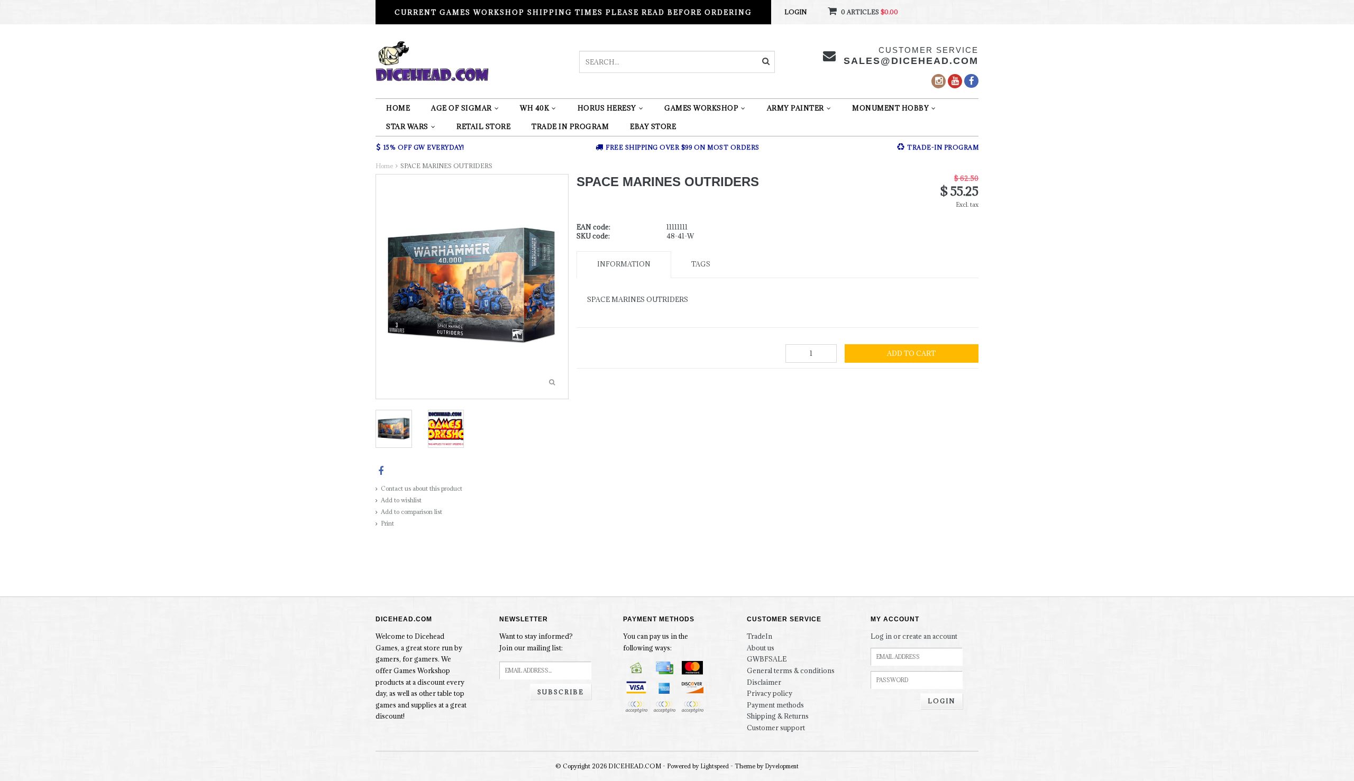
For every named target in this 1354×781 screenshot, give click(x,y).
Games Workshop (701, 108)
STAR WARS (407, 126)
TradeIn (759, 636)
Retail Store (483, 126)
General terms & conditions (791, 670)
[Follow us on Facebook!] (971, 81)
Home (398, 108)
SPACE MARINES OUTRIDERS (446, 166)
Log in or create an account (914, 636)
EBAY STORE (653, 126)
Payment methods (775, 705)
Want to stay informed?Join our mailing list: (536, 642)
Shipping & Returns (778, 716)
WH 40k (534, 108)
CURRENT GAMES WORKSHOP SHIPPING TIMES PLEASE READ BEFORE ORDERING (573, 12)
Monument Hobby (890, 108)
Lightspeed (715, 766)
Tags (700, 264)
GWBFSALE (766, 659)
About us (760, 648)
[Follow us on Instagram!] (938, 81)
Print (387, 523)
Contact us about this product (421, 488)
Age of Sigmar (461, 108)
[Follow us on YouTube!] (955, 81)
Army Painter (795, 108)
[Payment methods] (636, 668)
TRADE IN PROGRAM (570, 126)
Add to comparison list (411, 512)
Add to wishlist (401, 500)
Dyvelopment (782, 766)
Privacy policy (769, 693)
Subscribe (560, 692)
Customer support (776, 727)
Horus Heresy (607, 108)
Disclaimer (764, 682)
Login (795, 12)
